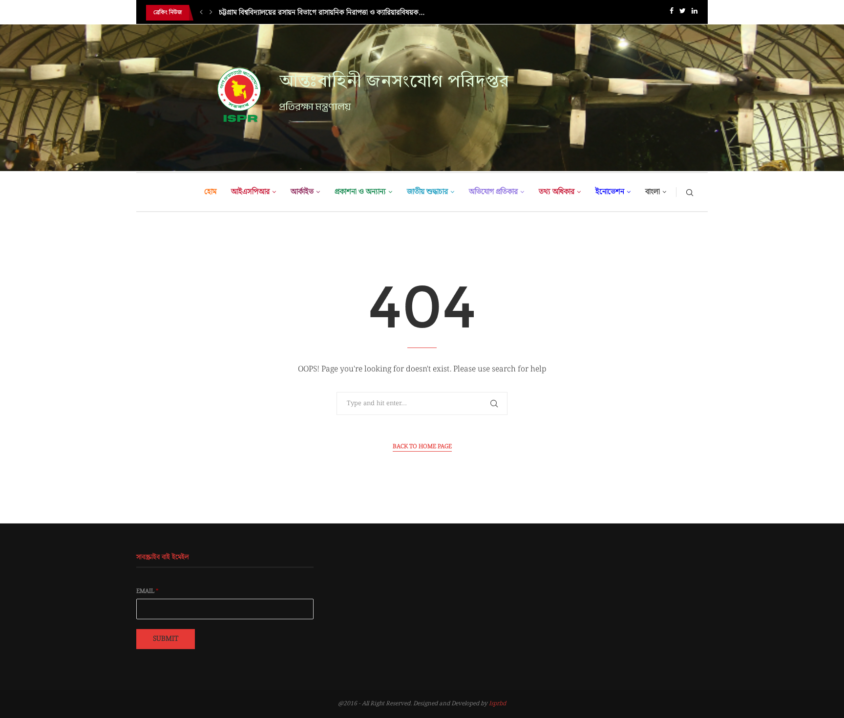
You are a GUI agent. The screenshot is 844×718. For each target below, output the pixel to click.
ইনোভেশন (609, 192)
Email (147, 591)
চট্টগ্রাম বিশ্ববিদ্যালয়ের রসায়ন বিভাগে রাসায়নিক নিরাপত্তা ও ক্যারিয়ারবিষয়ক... (321, 13)
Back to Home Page (422, 446)
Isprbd (497, 703)
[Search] (689, 192)
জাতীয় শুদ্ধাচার (427, 192)
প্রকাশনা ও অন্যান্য (360, 192)
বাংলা (652, 192)
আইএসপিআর (250, 192)
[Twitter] (682, 13)
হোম (210, 192)
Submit (165, 638)
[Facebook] (671, 13)
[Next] (211, 13)
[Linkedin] (694, 13)
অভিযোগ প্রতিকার (493, 192)
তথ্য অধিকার (556, 192)
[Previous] (201, 13)
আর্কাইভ (302, 192)
